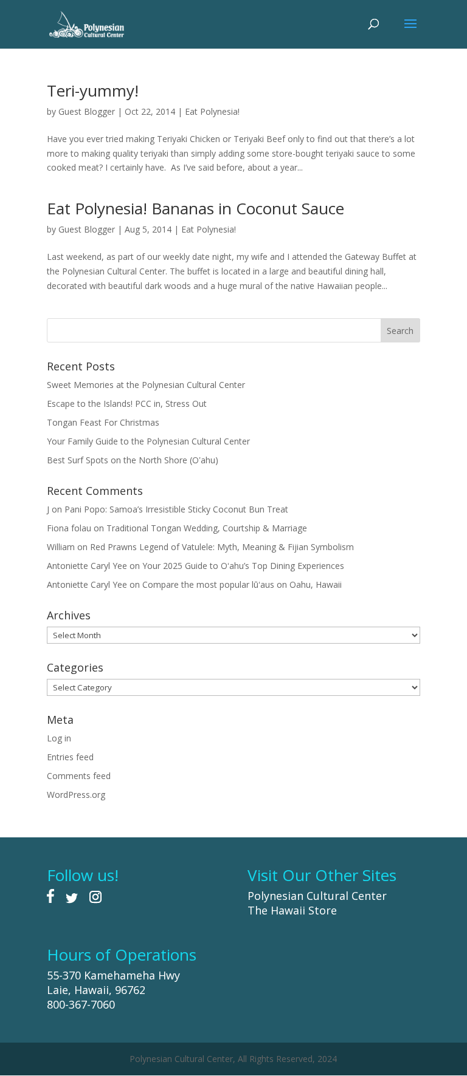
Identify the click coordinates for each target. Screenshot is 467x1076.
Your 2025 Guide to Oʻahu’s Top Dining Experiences (243, 565)
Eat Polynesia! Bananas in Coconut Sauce (195, 208)
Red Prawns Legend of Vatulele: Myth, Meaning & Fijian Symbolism (222, 547)
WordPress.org (76, 794)
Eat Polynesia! (212, 111)
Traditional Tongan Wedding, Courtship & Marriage (206, 528)
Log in (59, 738)
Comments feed (79, 775)
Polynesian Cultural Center (317, 895)
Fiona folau (69, 528)
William (61, 547)
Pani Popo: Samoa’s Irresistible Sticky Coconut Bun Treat (176, 509)
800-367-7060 (81, 1004)
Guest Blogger (86, 111)
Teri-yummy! (93, 90)
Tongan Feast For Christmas (103, 422)
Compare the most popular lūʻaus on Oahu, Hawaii (242, 584)
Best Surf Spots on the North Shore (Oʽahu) (132, 460)
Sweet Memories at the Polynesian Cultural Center (146, 384)
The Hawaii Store (292, 910)
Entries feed (70, 757)
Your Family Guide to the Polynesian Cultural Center (148, 441)
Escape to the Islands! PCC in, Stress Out (127, 403)
